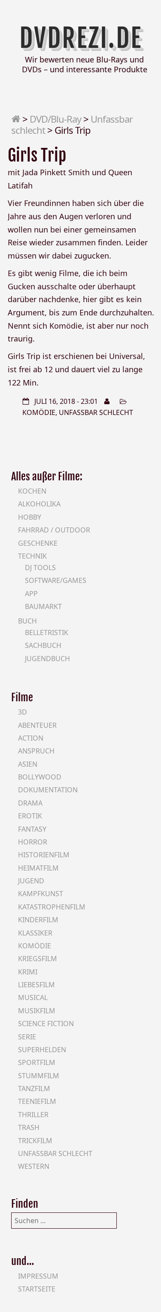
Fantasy (32, 829)
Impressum (38, 1276)
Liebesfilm (36, 984)
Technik (32, 556)
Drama (30, 803)
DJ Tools (40, 567)
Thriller (33, 1114)
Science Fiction (46, 1023)
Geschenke (38, 543)
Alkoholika (39, 504)
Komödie (38, 412)
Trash (28, 1127)
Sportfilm (36, 1062)
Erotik (30, 816)
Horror (32, 842)
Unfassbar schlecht (96, 412)
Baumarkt (43, 606)
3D (22, 712)
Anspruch (36, 751)
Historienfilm (44, 854)
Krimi (27, 972)
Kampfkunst (40, 893)
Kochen (32, 491)
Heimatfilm (38, 868)
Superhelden (42, 1049)
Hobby (29, 517)
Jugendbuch (47, 658)
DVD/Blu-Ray (55, 118)
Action (30, 738)
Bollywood (39, 777)
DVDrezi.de (80, 38)
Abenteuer (37, 725)
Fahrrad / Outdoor (54, 530)
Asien (27, 764)
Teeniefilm (37, 1101)
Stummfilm (38, 1075)
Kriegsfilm (37, 958)
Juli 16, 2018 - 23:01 (66, 401)
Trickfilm (35, 1140)
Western (33, 1166)
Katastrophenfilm (51, 907)
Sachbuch (43, 645)
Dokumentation (48, 789)
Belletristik (46, 632)
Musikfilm (36, 1010)
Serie (27, 1036)
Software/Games (55, 580)
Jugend (31, 880)
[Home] (15, 118)
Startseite (36, 1289)
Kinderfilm (38, 919)
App (31, 593)
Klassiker (35, 933)
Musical (33, 997)
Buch (27, 621)
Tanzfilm (34, 1088)
